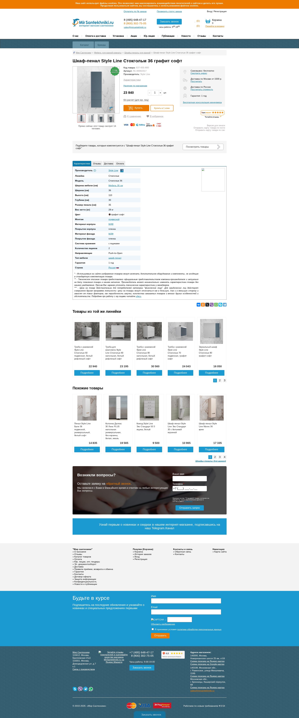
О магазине (80, 551)
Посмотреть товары (197, 146)
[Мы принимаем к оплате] (142, 126)
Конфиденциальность (85, 581)
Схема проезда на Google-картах (207, 664)
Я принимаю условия (187, 629)
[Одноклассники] (203, 305)
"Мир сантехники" (83, 549)
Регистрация (220, 11)
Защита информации (85, 579)
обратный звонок (118, 483)
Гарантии (79, 571)
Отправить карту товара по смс (210, 130)
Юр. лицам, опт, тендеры (87, 561)
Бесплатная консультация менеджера (202, 102)
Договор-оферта (82, 576)
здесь (138, 296)
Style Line (145, 74)
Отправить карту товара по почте (209, 128)
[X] (207, 305)
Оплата (120, 163)
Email (154, 607)
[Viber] (212, 305)
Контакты (218, 35)
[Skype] (220, 305)
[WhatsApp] (216, 305)
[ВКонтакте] (198, 305)
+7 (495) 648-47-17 (141, 652)
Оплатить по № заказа (135, 11)
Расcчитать (196, 81)
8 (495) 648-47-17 (135, 19)
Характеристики (132, 79)
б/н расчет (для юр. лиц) (136, 100)
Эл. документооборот (85, 564)
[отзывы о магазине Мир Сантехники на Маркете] (212, 117)
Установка (118, 35)
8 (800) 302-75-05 (135, 23)
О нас (75, 35)
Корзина (139, 551)
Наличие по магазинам (135, 85)
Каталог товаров (82, 556)
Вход (209, 11)
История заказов (143, 554)
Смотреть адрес (199, 73)
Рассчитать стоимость (202, 89)
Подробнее (87, 372)
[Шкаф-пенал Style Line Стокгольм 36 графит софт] (81, 118)
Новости (186, 35)
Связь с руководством (84, 669)
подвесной (114, 219)
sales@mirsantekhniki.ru (135, 27)
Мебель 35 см (116, 185)
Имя (153, 596)
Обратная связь (183, 551)
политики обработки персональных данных (199, 629)
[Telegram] (225, 305)
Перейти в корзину (214, 26)
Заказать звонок (169, 21)
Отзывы (201, 35)
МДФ (111, 224)
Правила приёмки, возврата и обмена (93, 569)
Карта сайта (220, 551)
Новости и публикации (85, 584)
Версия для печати (216, 125)
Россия (112, 267)
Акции (134, 35)
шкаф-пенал (115, 258)
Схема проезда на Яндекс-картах (207, 661)
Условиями (188, 501)
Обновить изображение (163, 624)
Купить (138, 108)
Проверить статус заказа (169, 11)
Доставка (108, 163)
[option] (81, 118)
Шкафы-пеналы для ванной (210, 461)
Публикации (168, 35)
